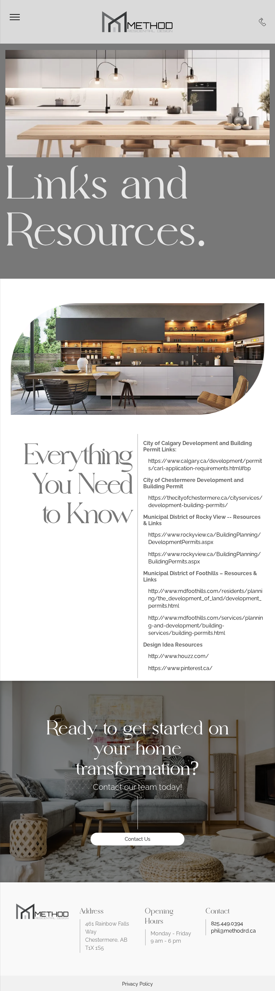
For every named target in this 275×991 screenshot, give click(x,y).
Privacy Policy (137, 984)
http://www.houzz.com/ (178, 656)
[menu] (14, 17)
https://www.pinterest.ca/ (180, 668)
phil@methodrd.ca (233, 931)
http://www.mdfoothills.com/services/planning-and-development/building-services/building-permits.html (205, 625)
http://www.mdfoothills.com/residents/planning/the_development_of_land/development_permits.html (205, 598)
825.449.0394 (227, 923)
